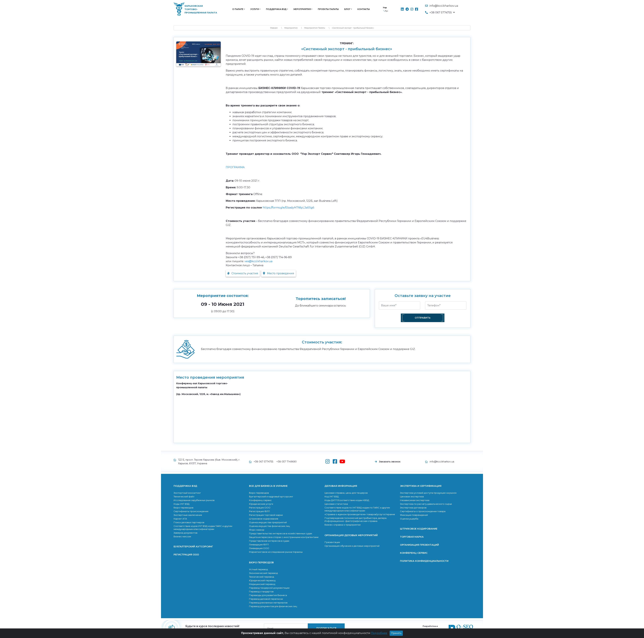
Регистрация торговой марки (266, 515)
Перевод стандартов (261, 591)
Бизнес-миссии (182, 536)
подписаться (326, 628)
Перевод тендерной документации (269, 587)
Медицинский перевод (262, 584)
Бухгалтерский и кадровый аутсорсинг (271, 496)
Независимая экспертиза (414, 500)
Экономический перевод (263, 573)
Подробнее (379, 633)
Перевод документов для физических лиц (273, 606)
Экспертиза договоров (413, 507)
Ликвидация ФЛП (259, 544)
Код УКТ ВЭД (332, 496)
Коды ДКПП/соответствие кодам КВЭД (347, 500)
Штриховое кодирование (263, 518)
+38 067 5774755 (263, 461)
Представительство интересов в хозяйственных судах (280, 533)
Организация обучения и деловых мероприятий (352, 546)
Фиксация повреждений (414, 515)
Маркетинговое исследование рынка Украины (276, 552)
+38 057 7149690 (286, 461)
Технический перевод (261, 576)
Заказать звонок (389, 461)
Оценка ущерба (409, 518)
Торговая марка (412, 536)
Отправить (423, 317)
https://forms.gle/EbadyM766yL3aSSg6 (288, 207)
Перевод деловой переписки (266, 599)
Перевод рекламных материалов (268, 602)
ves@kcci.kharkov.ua (258, 261)
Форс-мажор (256, 529)
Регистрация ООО (186, 554)
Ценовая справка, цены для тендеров (346, 492)
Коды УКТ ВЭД (182, 504)
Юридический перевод (262, 580)
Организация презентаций (419, 544)
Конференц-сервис (260, 500)
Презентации (332, 542)
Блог (347, 9)
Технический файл (184, 496)
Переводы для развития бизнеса (268, 595)
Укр (385, 7)
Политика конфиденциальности (424, 560)
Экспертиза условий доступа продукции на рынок (428, 492)
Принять (396, 633)
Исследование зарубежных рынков (194, 500)
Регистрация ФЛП (259, 511)
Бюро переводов (183, 507)
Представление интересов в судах (269, 540)
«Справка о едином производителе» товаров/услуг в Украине (360, 514)
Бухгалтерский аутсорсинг (193, 546)
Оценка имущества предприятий (268, 522)
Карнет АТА (180, 518)
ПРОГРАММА (235, 167)
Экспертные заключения (188, 515)
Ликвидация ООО (259, 548)
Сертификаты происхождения (191, 511)
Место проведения (280, 273)
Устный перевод (258, 569)
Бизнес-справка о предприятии (343, 524)
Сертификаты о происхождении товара (422, 511)
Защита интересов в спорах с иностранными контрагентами (283, 537)
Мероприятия (302, 9)
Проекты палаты (328, 9)
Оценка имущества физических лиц (269, 526)
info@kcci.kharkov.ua (444, 5)
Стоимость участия (244, 273)
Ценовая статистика (336, 504)
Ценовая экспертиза (412, 496)
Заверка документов (185, 532)
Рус (386, 11)
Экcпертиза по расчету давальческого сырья (426, 504)
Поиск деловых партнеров (189, 522)
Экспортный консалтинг (187, 492)
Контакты (363, 9)
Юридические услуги (261, 504)
